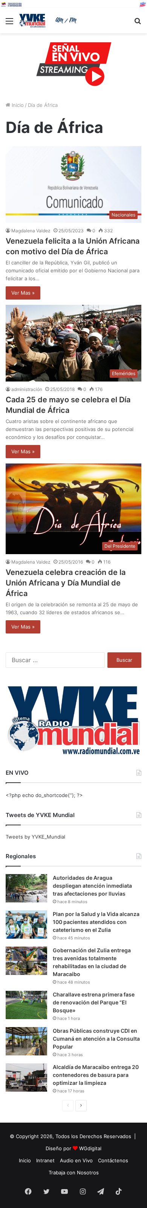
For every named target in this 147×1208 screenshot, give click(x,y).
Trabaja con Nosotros (74, 1172)
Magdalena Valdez (31, 230)
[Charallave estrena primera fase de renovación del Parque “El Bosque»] (26, 1005)
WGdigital (90, 1148)
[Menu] (9, 23)
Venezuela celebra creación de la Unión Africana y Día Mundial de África (66, 583)
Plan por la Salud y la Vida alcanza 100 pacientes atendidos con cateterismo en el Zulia (96, 922)
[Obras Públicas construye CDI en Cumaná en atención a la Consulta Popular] (26, 1041)
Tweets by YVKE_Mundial (35, 837)
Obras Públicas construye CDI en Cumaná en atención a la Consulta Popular (96, 1038)
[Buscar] (137, 23)
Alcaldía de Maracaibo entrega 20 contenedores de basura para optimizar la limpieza (96, 1075)
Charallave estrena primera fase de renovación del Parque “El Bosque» (94, 1002)
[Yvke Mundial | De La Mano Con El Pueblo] (49, 20)
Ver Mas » (23, 293)
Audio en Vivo (76, 1160)
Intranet (45, 1160)
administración (26, 389)
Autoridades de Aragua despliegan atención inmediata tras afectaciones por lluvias (92, 885)
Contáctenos (113, 1160)
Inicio (17, 105)
